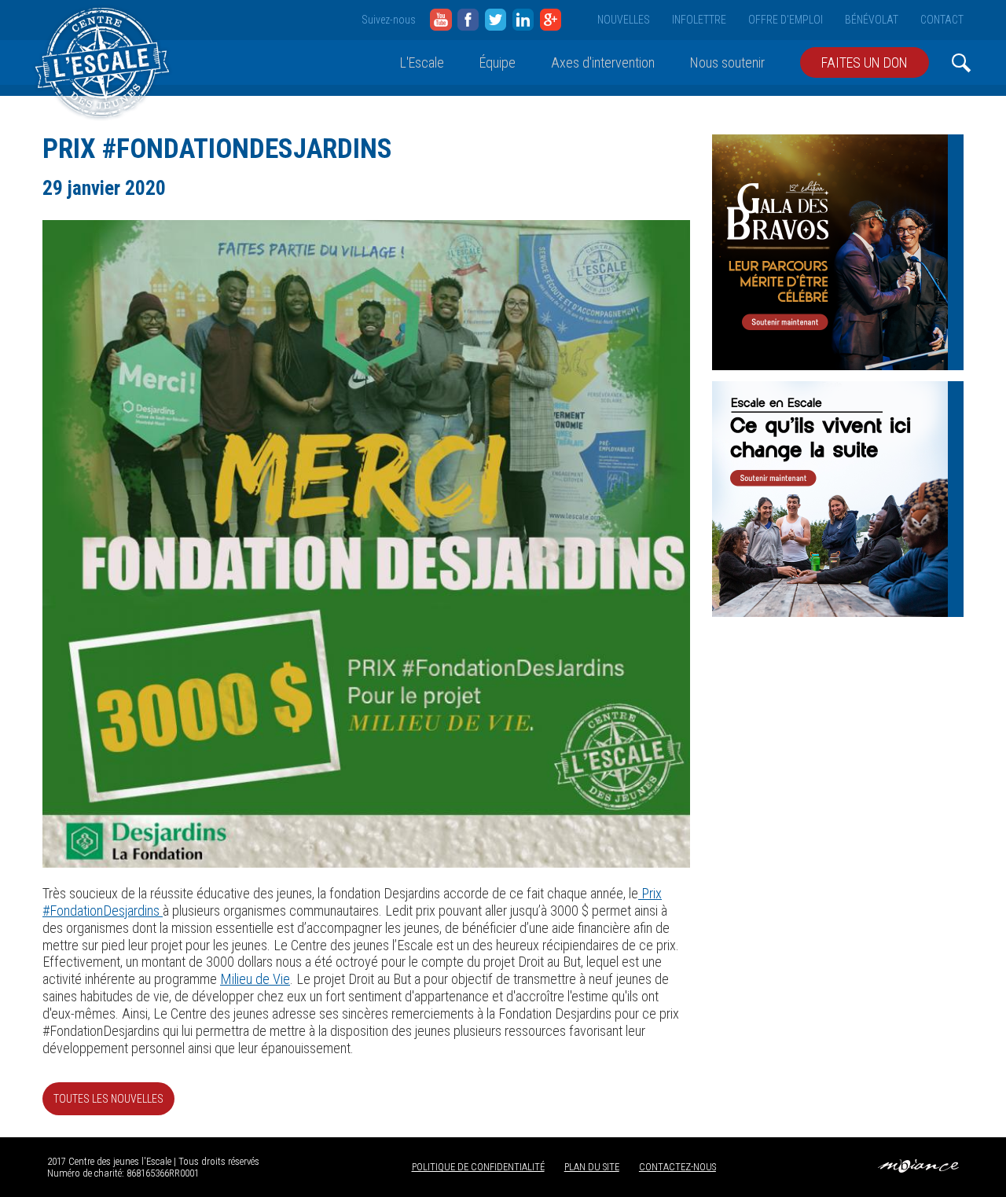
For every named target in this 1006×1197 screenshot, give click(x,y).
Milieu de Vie (255, 979)
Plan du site (591, 1167)
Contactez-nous (677, 1167)
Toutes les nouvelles (108, 1098)
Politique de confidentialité (478, 1167)
